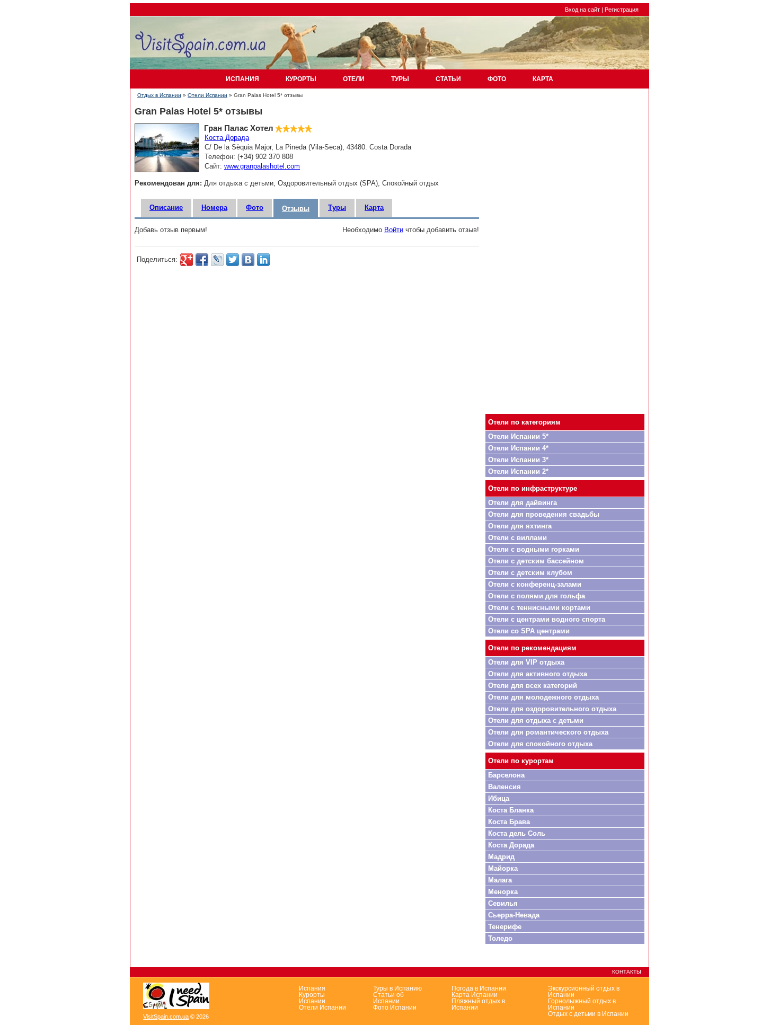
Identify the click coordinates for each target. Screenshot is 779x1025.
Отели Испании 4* (518, 448)
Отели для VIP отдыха (526, 662)
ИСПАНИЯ (242, 79)
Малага (500, 880)
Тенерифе (504, 927)
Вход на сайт (582, 9)
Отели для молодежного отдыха (543, 697)
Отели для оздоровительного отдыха (552, 709)
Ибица (498, 798)
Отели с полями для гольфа (536, 596)
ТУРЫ (400, 79)
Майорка (503, 868)
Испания (312, 988)
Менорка (503, 892)
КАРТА (543, 79)
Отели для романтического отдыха (548, 732)
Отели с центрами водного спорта (546, 619)
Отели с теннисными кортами (539, 608)
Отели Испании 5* (518, 436)
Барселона (506, 775)
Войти (393, 230)
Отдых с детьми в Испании (588, 1014)
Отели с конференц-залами (534, 584)
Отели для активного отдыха (537, 674)
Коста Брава (509, 822)
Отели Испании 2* (518, 471)
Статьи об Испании (388, 998)
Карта (374, 207)
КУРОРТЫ (301, 79)
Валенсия (504, 787)
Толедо (500, 938)
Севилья (503, 903)
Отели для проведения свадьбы (543, 514)
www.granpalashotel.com (262, 166)
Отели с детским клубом (530, 573)
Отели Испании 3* (518, 460)
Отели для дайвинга (522, 503)
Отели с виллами (517, 538)
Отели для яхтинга (520, 526)
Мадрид (501, 857)
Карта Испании (475, 995)
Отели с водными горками (533, 549)
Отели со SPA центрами (529, 631)
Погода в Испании (479, 988)
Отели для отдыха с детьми (535, 720)
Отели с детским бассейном (536, 561)
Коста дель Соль (516, 833)
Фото (254, 207)
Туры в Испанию (397, 988)
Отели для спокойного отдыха (540, 744)
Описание (166, 207)
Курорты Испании (312, 998)
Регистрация (622, 9)
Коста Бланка (511, 810)
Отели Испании (207, 95)
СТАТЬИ (448, 79)
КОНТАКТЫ (626, 972)
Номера (214, 207)
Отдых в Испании (159, 95)
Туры (337, 207)
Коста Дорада (227, 138)
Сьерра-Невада (513, 915)
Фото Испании (395, 1007)
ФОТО (497, 79)
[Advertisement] (564, 252)
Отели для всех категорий (532, 686)
